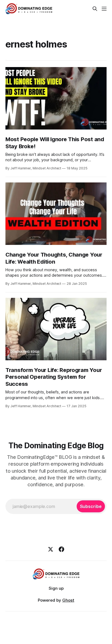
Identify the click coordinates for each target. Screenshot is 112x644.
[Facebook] (61, 549)
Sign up (56, 588)
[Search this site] (95, 8)
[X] (50, 549)
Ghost (68, 600)
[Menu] (104, 8)
